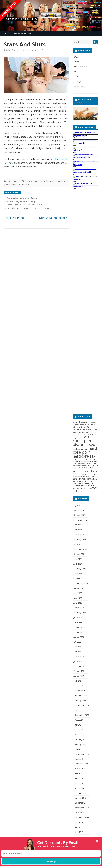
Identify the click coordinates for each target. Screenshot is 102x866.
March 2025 (78, 534)
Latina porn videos (79, 463)
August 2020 (80, 720)
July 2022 (77, 642)
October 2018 (81, 812)
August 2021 (78, 676)
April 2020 (79, 734)
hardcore (84, 449)
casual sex (86, 434)
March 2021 (80, 690)
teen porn (82, 483)
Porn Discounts (13, 181)
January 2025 (79, 544)
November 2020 (82, 705)
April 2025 (77, 529)
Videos (76, 91)
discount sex (51, 181)
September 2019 (82, 763)
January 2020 (80, 744)
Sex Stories (78, 76)
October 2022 (79, 627)
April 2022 (77, 651)
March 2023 (78, 607)
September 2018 (82, 817)
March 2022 (78, 656)
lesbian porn (91, 463)
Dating (76, 62)
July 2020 (78, 725)
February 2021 (81, 695)
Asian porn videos (79, 427)
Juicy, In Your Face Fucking (52, 217)
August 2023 (78, 588)
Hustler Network (87, 459)
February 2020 (81, 739)
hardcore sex (15, 184)
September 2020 (82, 715)
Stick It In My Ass (15, 217)
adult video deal (79, 422)
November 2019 (82, 754)
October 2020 (81, 710)
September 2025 (80, 520)
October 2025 (79, 515)
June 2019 (79, 778)
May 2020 (79, 729)
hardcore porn (85, 450)
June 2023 (77, 593)
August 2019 (80, 768)
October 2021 (79, 671)
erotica (76, 448)
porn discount (85, 472)
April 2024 (77, 564)
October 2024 (79, 554)
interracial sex (91, 461)
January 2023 (79, 617)
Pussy (75, 71)
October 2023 (79, 578)
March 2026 (78, 510)
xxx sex (89, 488)
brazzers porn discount (81, 432)
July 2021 (78, 681)
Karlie (8, 50)
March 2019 (80, 788)
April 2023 (77, 603)
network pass (85, 467)
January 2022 (79, 661)
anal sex (28, 181)
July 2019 (78, 773)
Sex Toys (77, 81)
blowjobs (79, 429)
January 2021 (80, 700)
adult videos (91, 422)
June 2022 (77, 646)
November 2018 (82, 807)
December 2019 (82, 749)
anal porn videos (78, 425)
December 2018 (82, 803)
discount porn (39, 181)
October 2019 (81, 759)
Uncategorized (79, 86)
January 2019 (80, 798)
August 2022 (78, 637)
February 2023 (79, 612)
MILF (88, 465)
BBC (87, 427)
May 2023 (77, 598)
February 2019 (81, 793)
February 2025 (79, 539)
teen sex (90, 483)
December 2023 (80, 573)
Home (6, 33)
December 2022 (80, 622)
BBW (75, 57)
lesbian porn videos (79, 466)
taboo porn (81, 481)
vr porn (81, 488)
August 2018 (80, 822)
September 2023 (80, 583)
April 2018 (79, 832)
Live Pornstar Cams (23, 33)
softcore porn (86, 476)
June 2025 (77, 524)
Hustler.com (77, 459)
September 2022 (80, 632)
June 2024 (77, 559)
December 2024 (80, 549)
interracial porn (84, 460)
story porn (86, 478)
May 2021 (79, 685)
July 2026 (77, 505)
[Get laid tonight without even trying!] (85, 119)
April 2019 (79, 783)
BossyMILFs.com (91, 430)
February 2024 (79, 568)
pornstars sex (86, 474)
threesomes (27, 184)
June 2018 (79, 827)
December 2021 (80, 666)
